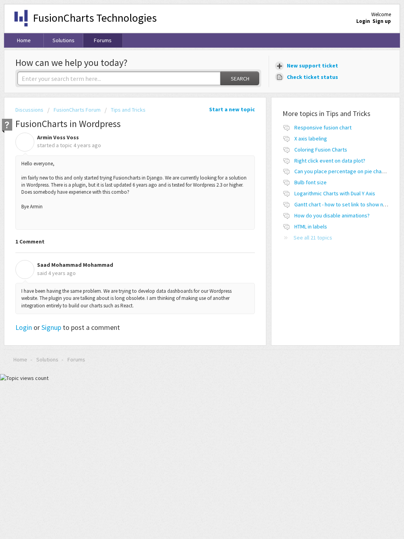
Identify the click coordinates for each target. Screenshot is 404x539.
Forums (103, 40)
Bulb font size (310, 182)
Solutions (63, 40)
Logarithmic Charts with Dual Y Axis (334, 193)
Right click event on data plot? (329, 160)
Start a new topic (232, 109)
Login (23, 327)
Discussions (29, 109)
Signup (51, 327)
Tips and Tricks (128, 109)
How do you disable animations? (332, 215)
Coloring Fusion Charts (320, 149)
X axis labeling (310, 138)
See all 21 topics (313, 237)
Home (24, 40)
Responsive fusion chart (323, 127)
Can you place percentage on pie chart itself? (347, 171)
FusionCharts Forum (77, 109)
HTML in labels (310, 226)
